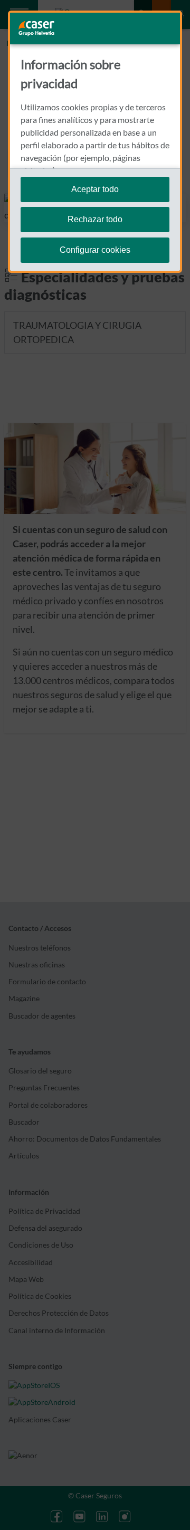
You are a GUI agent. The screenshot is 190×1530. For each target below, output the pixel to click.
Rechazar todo (95, 219)
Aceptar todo (95, 189)
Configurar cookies (95, 249)
